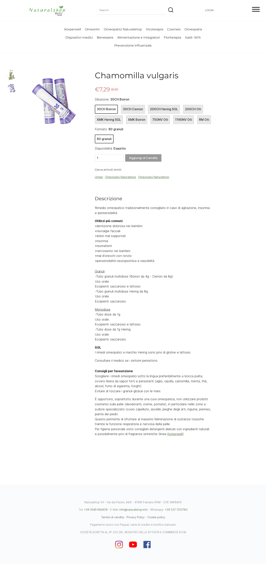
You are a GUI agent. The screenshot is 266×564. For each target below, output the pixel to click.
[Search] (170, 10)
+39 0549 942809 (95, 509)
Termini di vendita (112, 517)
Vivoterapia (154, 29)
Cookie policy (156, 517)
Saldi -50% (193, 37)
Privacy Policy (136, 517)
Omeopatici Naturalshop (123, 29)
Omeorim (92, 29)
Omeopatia (193, 29)
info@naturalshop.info (133, 509)
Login (209, 10)
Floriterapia (172, 37)
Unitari (99, 177)
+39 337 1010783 (176, 509)
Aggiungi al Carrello (143, 158)
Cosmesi (174, 29)
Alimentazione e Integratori (138, 37)
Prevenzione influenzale (133, 45)
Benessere (105, 37)
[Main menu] (255, 10)
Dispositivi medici (79, 37)
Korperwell (72, 29)
